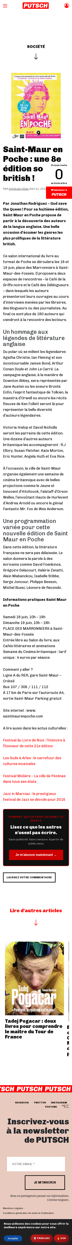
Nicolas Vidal (19, 189)
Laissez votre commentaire (29, 877)
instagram (59, 1102)
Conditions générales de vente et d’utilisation (28, 1213)
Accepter (13, 1238)
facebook (22, 1102)
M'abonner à (59, 190)
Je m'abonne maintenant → (36, 854)
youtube (51, 1106)
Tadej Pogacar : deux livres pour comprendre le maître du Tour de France (33, 1029)
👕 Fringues (42, 1238)
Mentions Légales (13, 1208)
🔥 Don (61, 1238)
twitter (40, 1102)
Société (36, 46)
